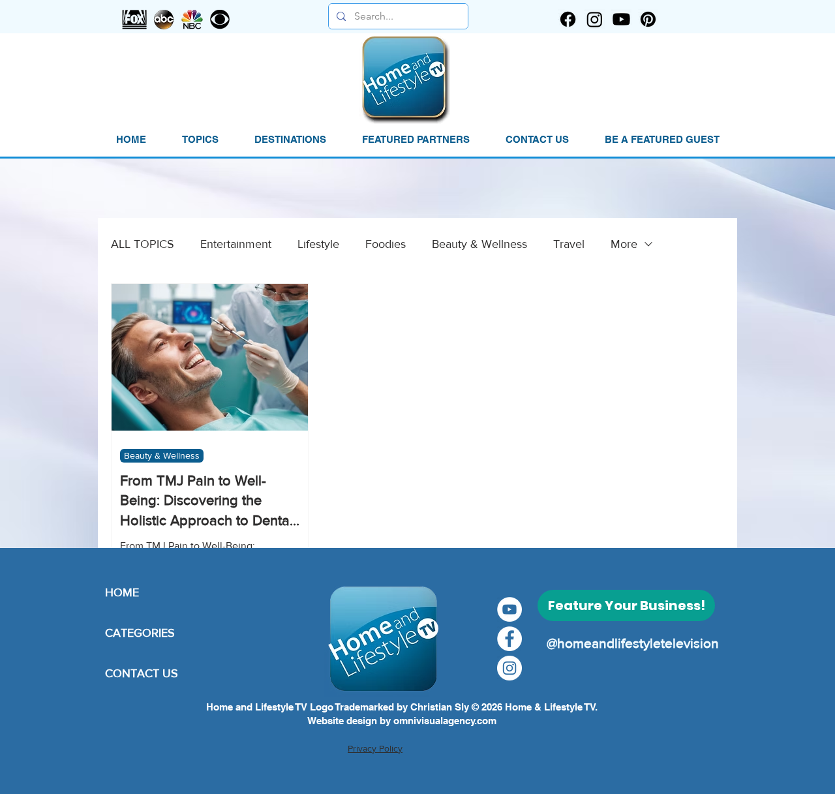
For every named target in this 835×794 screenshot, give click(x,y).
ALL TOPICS (142, 244)
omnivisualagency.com (444, 720)
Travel (568, 244)
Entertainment (235, 244)
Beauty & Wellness (479, 244)
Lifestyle (318, 244)
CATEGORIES (140, 632)
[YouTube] (509, 609)
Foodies (385, 244)
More (624, 244)
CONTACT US (141, 673)
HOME (122, 592)
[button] (200, 139)
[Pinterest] (648, 19)
